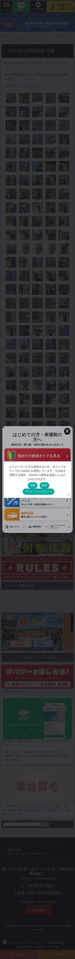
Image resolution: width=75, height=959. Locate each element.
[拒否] (68, 495)
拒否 (44, 485)
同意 (33, 485)
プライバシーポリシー (38, 491)
